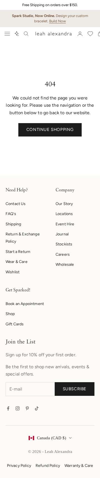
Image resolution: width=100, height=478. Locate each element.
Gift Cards (15, 324)
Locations (64, 213)
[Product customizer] (16, 33)
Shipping (13, 224)
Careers (63, 254)
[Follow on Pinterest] (27, 408)
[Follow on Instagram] (17, 408)
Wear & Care (17, 261)
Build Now (57, 21)
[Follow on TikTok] (36, 408)
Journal (62, 234)
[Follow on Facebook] (8, 408)
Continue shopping (50, 129)
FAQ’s (11, 213)
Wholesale (65, 264)
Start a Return (18, 251)
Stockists (64, 244)
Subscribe (74, 388)
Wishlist (12, 272)
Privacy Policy (19, 465)
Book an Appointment (25, 303)
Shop (10, 313)
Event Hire (65, 224)
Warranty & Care (78, 465)
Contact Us (16, 203)
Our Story (64, 203)
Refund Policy (48, 465)
